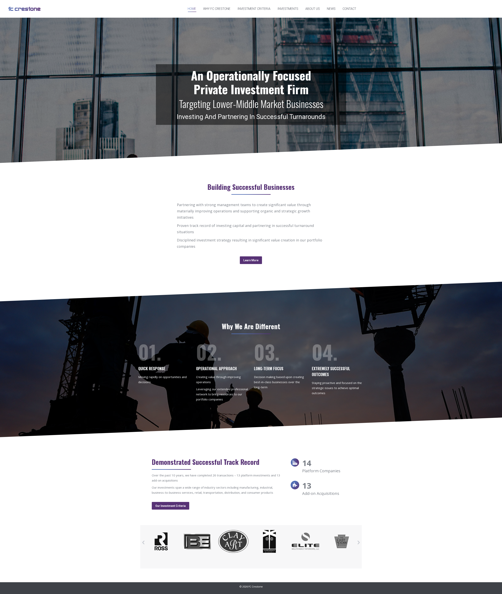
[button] (143, 542)
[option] (161, 541)
